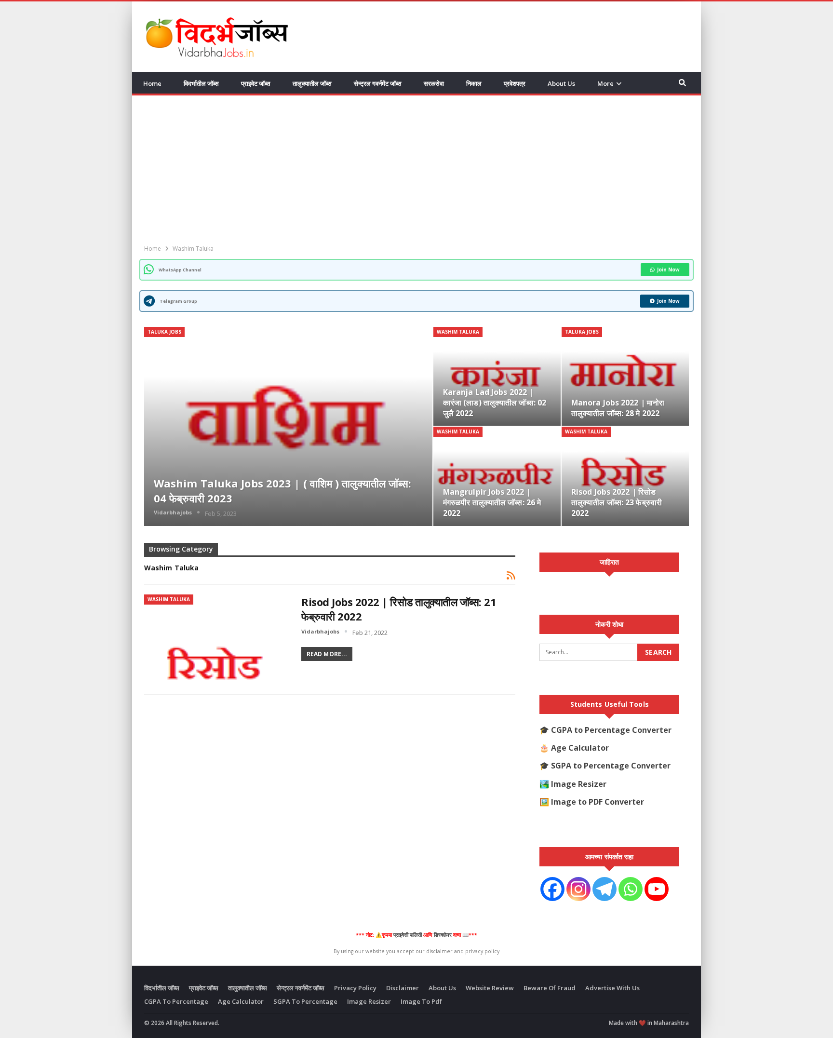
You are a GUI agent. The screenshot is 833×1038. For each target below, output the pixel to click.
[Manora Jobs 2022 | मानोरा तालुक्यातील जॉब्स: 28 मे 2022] (625, 376)
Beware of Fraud (550, 988)
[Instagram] (578, 889)
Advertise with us (612, 988)
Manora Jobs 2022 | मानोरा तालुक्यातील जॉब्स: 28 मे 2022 (617, 407)
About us (561, 83)
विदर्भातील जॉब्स (201, 83)
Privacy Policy (355, 988)
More (605, 83)
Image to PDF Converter (597, 801)
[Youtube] (657, 889)
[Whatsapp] (630, 889)
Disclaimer (402, 988)
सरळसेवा (434, 83)
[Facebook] (552, 889)
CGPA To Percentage (176, 1001)
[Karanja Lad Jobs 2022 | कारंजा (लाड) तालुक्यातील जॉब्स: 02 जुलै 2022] (497, 376)
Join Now (668, 269)
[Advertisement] (513, 35)
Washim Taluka (458, 331)
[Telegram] (604, 889)
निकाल (474, 83)
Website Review (490, 988)
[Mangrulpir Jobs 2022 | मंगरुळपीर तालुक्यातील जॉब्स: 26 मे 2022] (497, 476)
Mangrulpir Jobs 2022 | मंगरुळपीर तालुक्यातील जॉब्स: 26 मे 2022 (492, 502)
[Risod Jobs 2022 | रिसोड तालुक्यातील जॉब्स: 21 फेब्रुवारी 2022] (216, 640)
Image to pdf (421, 1001)
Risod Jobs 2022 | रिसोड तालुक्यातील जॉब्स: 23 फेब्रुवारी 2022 (616, 502)
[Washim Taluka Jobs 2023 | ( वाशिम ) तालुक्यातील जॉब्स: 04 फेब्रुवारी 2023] (288, 426)
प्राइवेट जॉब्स (255, 83)
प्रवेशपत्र (514, 83)
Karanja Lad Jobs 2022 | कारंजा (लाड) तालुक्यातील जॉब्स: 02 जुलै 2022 (494, 402)
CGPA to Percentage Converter (611, 730)
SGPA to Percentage (305, 1001)
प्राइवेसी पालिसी (407, 934)
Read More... (327, 654)
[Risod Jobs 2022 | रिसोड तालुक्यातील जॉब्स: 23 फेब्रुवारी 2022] (625, 476)
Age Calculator (580, 747)
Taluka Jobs (164, 331)
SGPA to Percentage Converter (611, 765)
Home (152, 83)
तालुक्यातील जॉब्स (312, 83)
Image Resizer (578, 784)
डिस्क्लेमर (443, 934)
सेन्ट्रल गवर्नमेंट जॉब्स (378, 83)
